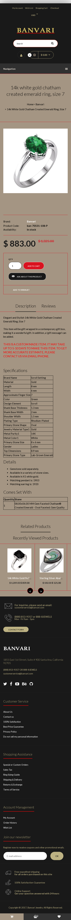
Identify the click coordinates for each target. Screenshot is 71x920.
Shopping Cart (42, 8)
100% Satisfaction (12, 721)
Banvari (40, 104)
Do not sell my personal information (20, 736)
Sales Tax (7, 769)
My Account (17, 8)
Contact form (16, 629)
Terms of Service (11, 789)
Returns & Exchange (12, 784)
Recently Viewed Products (35, 537)
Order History (10, 822)
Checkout (54, 8)
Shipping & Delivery (12, 779)
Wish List (29, 8)
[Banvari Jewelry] (35, 32)
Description (25, 305)
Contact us (8, 716)
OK (56, 856)
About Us (7, 711)
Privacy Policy (10, 731)
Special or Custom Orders (15, 764)
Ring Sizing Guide (11, 774)
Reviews (48, 305)
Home (30, 104)
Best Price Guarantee (13, 726)
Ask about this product (29, 276)
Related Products (36, 526)
